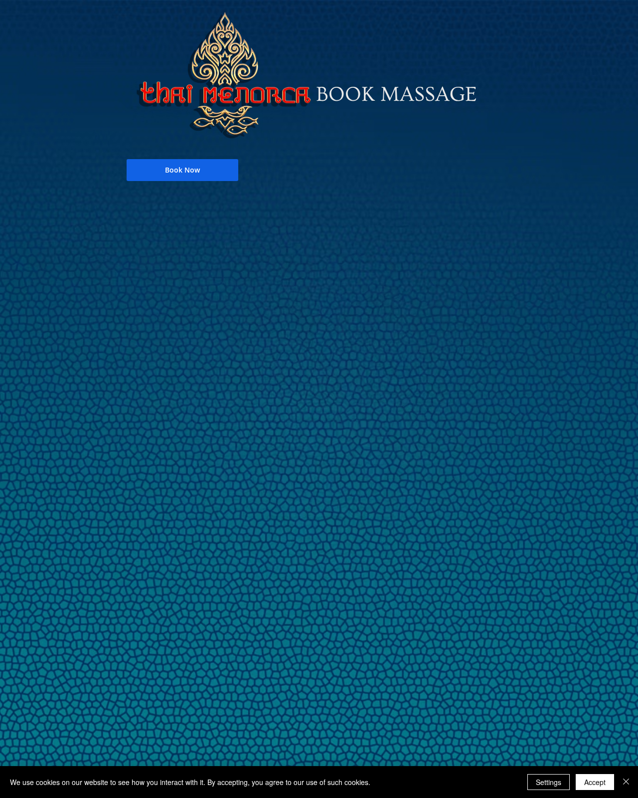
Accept (595, 782)
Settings (548, 782)
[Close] (626, 782)
